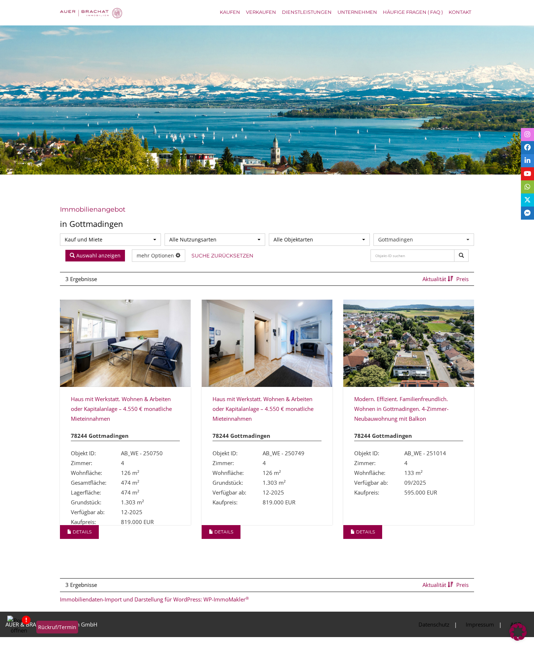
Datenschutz (433, 631)
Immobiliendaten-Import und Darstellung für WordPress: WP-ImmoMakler (154, 606)
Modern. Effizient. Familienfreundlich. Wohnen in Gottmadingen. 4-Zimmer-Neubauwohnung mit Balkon (401, 412)
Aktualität (435, 282)
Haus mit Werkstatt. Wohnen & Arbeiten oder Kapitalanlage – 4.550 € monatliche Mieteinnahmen (121, 412)
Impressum (480, 631)
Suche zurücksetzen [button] (218, 259)
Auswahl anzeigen (98, 257)
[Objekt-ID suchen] (461, 255)
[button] (518, 632)
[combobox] (110, 239)
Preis (462, 282)
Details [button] (82, 538)
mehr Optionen (156, 257)
